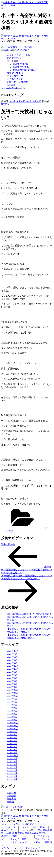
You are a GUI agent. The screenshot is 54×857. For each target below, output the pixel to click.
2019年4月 (12, 773)
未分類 (9, 531)
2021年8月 (12, 701)
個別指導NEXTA (21, 67)
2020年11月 (12, 725)
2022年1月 (12, 687)
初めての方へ (8, 830)
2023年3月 (12, 660)
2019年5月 (12, 770)
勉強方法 (11, 798)
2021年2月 (12, 716)
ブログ (27, 836)
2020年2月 (12, 752)
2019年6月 (12, 767)
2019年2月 (12, 779)
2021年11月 (12, 692)
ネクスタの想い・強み (33, 827)
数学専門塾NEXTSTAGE (25, 70)
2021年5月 (12, 707)
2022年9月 (12, 672)
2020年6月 (12, 740)
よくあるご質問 (18, 839)
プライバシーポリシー (12, 848)
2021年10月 (12, 695)
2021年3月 (12, 713)
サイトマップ (19, 842)
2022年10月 (12, 669)
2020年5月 (12, 743)
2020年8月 (12, 734)
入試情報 (11, 795)
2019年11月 (12, 755)
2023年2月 (12, 663)
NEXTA (5, 104)
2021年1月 (12, 719)
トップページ (7, 88)
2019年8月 (12, 761)
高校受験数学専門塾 (35, 833)
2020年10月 (12, 728)
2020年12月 (12, 722)
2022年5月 (12, 678)
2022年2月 (12, 684)
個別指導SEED (20, 64)
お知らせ (11, 792)
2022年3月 (12, 681)
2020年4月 (12, 746)
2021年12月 (12, 690)
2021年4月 (12, 710)
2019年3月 (12, 776)
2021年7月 (12, 704)
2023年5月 (12, 657)
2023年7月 (12, 654)
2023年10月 (12, 651)
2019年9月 (12, 758)
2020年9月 (12, 731)
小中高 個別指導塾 (14, 833)
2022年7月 (12, 675)
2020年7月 (12, 737)
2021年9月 (12, 698)
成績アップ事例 (9, 836)
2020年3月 (12, 749)
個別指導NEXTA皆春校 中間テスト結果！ (29, 614)
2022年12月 (12, 666)
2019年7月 (12, 764)
